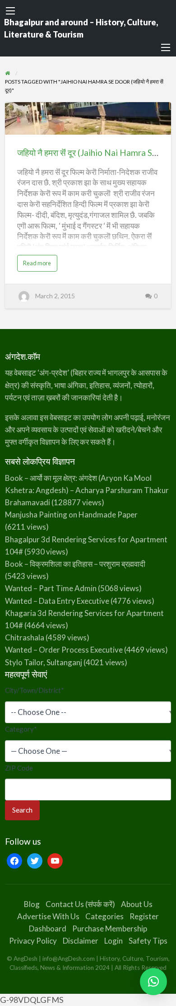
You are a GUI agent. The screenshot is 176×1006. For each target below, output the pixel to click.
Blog (32, 904)
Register (144, 916)
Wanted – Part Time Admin (51, 588)
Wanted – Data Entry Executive (57, 601)
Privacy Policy (33, 940)
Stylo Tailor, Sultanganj (43, 662)
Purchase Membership (109, 928)
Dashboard (47, 928)
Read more (39, 265)
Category (21, 729)
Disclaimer (80, 940)
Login (113, 940)
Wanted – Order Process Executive (64, 649)
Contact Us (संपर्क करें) (80, 904)
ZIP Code (19, 768)
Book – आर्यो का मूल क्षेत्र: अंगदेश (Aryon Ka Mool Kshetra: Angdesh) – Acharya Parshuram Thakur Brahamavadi (87, 490)
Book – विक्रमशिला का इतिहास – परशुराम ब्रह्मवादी (75, 564)
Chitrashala (24, 637)
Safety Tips (148, 940)
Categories (104, 916)
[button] (153, 981)
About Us (137, 904)
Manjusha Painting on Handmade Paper (71, 514)
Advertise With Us (48, 916)
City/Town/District (34, 690)
